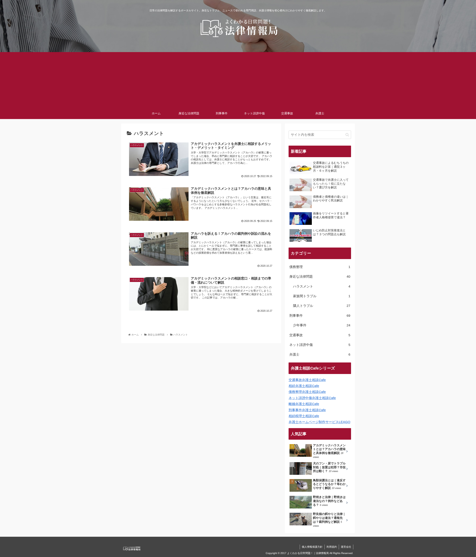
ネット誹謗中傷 (319, 345)
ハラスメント (321, 286)
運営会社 (346, 546)
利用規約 (332, 546)
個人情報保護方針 (312, 546)
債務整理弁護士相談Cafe (307, 392)
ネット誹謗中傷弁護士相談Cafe (312, 398)
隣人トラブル (321, 306)
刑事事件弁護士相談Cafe (307, 410)
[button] (347, 135)
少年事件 (321, 325)
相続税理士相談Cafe (304, 416)
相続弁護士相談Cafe (304, 386)
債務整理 (319, 267)
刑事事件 (319, 315)
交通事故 (319, 335)
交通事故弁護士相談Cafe (307, 380)
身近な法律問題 (319, 276)
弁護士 (319, 354)
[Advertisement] (238, 80)
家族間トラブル (321, 296)
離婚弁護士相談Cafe (304, 404)
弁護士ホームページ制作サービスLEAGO (319, 422)
